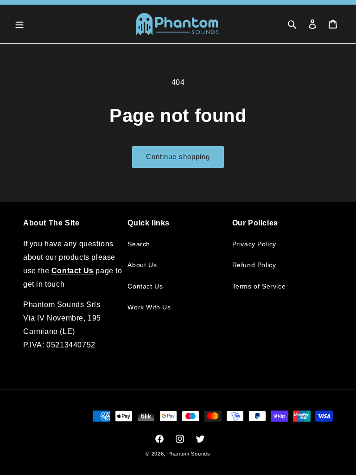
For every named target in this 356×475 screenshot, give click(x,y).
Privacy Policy (254, 244)
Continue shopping (178, 156)
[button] (19, 24)
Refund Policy (254, 265)
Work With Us (149, 307)
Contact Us (145, 286)
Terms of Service (259, 286)
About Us (142, 265)
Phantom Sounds (188, 453)
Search (138, 244)
